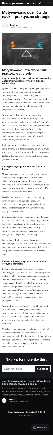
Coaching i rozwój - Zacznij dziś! (21, 3)
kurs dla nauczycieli (33, 91)
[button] (49, 3)
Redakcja (14, 25)
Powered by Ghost (26, 415)
